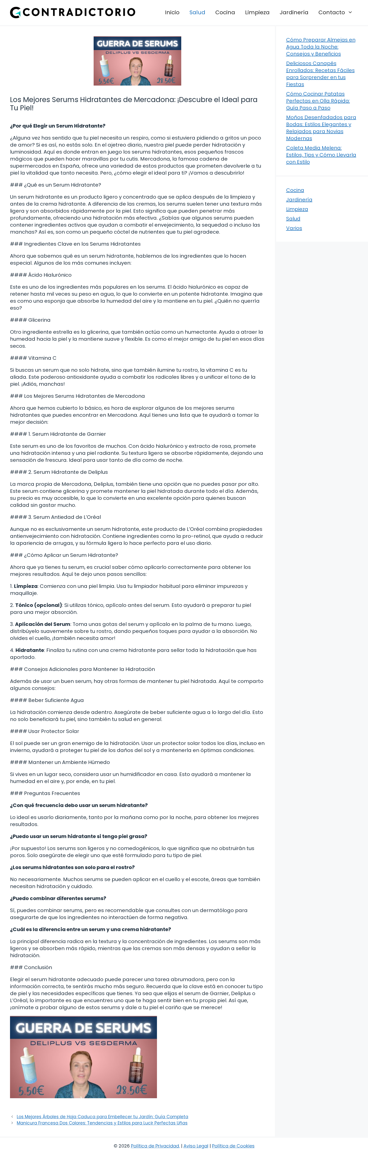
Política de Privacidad (155, 1146)
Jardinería (294, 12)
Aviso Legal (195, 1146)
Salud (197, 12)
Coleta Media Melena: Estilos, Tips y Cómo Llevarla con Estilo (321, 154)
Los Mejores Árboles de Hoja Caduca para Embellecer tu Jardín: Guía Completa (102, 1117)
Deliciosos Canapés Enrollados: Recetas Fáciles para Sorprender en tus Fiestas (320, 74)
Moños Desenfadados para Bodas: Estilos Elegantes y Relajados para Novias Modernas (321, 128)
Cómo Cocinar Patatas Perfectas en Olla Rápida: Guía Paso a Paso (318, 100)
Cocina (225, 12)
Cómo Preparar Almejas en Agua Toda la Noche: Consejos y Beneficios (320, 46)
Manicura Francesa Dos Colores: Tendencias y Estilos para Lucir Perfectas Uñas (102, 1123)
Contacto (331, 12)
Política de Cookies (233, 1146)
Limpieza (257, 12)
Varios (294, 228)
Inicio (172, 12)
